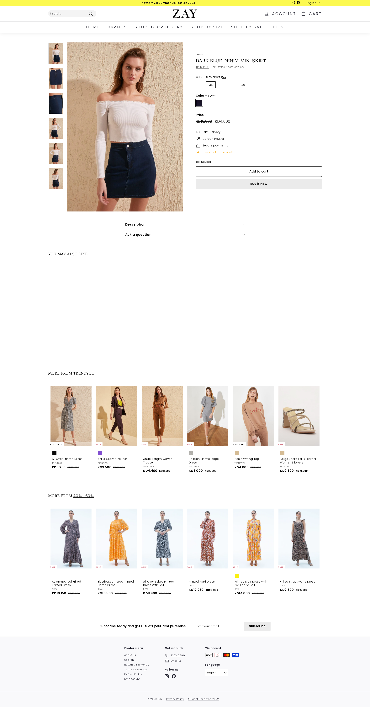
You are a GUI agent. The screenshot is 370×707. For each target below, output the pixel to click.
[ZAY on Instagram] (167, 676)
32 (200, 85)
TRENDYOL (202, 67)
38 (232, 85)
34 (211, 85)
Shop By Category (159, 27)
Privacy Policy (175, 699)
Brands (117, 27)
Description (135, 224)
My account (132, 679)
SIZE (208, 77)
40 (243, 85)
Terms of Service (135, 669)
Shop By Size (207, 27)
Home (93, 27)
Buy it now (258, 184)
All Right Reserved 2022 (203, 699)
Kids (278, 27)
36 (221, 85)
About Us (130, 655)
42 (254, 85)
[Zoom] (125, 126)
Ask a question (138, 234)
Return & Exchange (136, 664)
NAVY (199, 103)
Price (200, 115)
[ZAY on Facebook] (174, 676)
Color (206, 96)
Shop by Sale (248, 27)
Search (129, 660)
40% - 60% (83, 495)
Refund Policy (133, 674)
